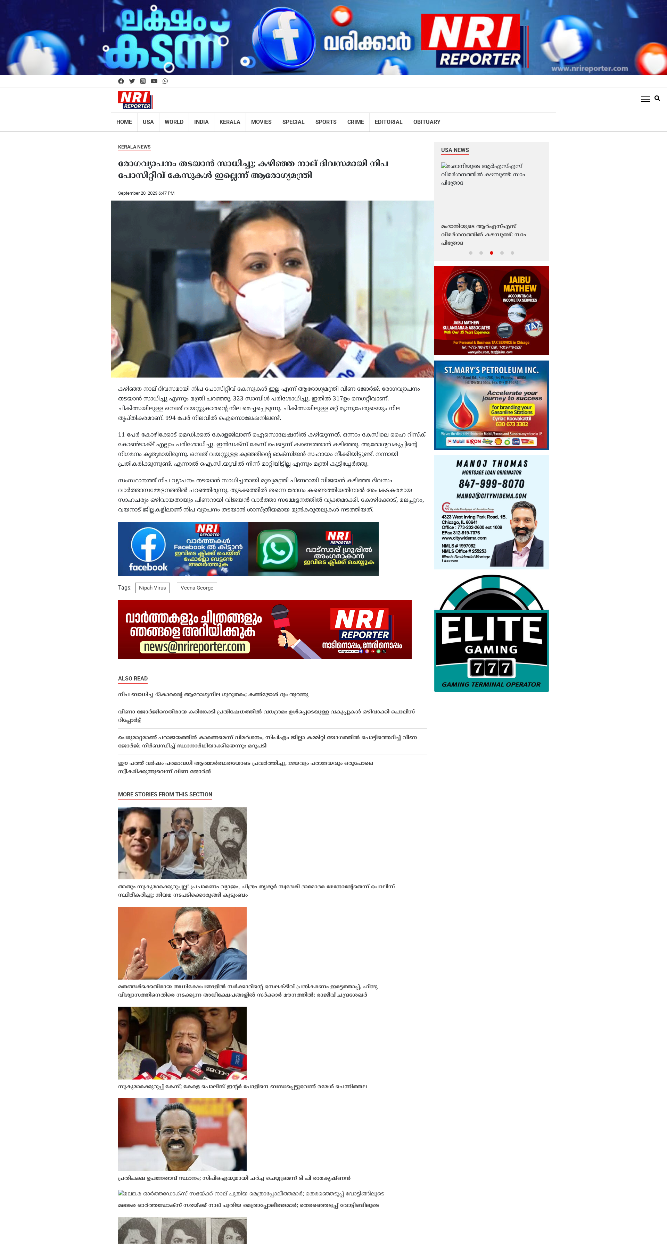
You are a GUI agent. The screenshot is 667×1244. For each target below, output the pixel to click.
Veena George (197, 583)
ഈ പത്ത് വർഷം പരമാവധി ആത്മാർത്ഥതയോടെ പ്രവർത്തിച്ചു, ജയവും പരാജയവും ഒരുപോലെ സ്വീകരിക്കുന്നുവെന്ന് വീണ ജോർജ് (245, 763)
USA (145, 119)
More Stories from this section (165, 790)
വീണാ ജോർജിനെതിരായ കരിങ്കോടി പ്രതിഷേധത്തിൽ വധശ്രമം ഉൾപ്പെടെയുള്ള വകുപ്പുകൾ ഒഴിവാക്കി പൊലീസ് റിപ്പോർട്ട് (266, 711)
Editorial (367, 119)
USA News (455, 145)
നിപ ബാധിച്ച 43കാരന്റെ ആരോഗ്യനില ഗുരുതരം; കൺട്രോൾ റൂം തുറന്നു (213, 690)
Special (279, 119)
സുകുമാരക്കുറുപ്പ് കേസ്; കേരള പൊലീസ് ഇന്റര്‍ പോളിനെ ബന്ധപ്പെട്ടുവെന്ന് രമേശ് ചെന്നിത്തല (242, 1082)
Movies (250, 119)
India (195, 119)
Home (123, 119)
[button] (471, 248)
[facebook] (121, 81)
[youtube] (154, 81)
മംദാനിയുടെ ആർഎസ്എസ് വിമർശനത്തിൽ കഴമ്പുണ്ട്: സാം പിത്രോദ (483, 230)
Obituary (402, 119)
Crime (337, 119)
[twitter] (132, 81)
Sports (309, 119)
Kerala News (134, 142)
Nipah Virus (152, 583)
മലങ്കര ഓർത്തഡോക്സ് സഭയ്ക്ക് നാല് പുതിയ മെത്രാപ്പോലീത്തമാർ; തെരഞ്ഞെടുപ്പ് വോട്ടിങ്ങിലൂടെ (248, 1201)
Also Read (133, 674)
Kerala (221, 119)
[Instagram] (143, 81)
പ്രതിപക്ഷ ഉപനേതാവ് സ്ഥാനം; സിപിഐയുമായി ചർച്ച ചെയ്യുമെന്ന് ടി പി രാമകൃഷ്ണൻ (234, 1174)
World (169, 119)
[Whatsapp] (165, 81)
